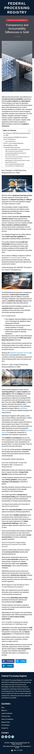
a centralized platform (15, 258)
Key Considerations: (10, 141)
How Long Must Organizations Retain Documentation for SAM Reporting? (14, 165)
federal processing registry (17, 7)
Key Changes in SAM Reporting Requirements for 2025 (16, 134)
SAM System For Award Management (17, 20)
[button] (8, 661)
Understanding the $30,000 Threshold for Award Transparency (15, 138)
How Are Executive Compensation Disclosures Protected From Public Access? (17, 157)
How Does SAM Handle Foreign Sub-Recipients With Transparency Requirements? (17, 150)
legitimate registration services (19, 353)
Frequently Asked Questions (11, 147)
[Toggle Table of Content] (28, 130)
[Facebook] (2, 736)
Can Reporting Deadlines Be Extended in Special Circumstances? (15, 154)
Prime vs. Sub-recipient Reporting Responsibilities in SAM (13, 144)
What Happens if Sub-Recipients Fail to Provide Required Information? (17, 161)
